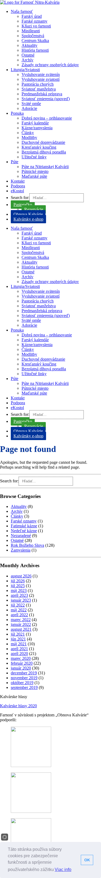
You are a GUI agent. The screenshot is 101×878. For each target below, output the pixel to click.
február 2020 (22, 663)
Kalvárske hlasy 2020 (18, 705)
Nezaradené (21, 535)
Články (28, 132)
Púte (14, 161)
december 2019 (24, 673)
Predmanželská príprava (42, 94)
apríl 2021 (19, 648)
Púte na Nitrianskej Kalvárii (45, 166)
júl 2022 (18, 605)
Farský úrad (32, 16)
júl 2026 (18, 581)
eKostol (17, 191)
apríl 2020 (19, 653)
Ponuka (17, 113)
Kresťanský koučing (39, 147)
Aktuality (29, 45)
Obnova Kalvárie (28, 214)
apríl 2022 (19, 614)
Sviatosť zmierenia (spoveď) (46, 98)
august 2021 (21, 629)
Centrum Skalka (35, 40)
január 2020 (21, 668)
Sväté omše (31, 103)
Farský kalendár (35, 123)
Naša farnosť (22, 11)
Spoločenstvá (33, 35)
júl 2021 (18, 634)
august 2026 (21, 576)
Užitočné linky (34, 157)
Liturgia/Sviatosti (25, 69)
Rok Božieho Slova (27, 545)
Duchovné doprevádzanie (43, 142)
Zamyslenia (20, 550)
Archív (27, 60)
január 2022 (21, 624)
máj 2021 (19, 644)
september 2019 (24, 687)
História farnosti (35, 50)
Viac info (63, 869)
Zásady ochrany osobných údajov (50, 64)
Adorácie (29, 108)
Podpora (18, 186)
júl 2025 (18, 585)
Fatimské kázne (24, 526)
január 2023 (21, 600)
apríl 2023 (19, 595)
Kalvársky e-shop (28, 219)
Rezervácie (33, 209)
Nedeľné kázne (24, 530)
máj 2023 (19, 590)
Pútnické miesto (35, 171)
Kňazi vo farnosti (36, 26)
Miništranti (31, 31)
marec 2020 (21, 658)
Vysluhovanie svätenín (41, 74)
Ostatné (28, 55)
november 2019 (24, 677)
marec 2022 (21, 619)
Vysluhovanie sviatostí (41, 79)
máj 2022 (19, 610)
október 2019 (22, 682)
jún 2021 (18, 639)
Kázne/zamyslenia (37, 128)
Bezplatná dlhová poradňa (44, 152)
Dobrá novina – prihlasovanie (47, 118)
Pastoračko (22, 204)
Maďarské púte (34, 176)
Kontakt (18, 181)
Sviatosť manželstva (39, 89)
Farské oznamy (34, 21)
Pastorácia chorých (38, 84)
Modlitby (29, 137)
